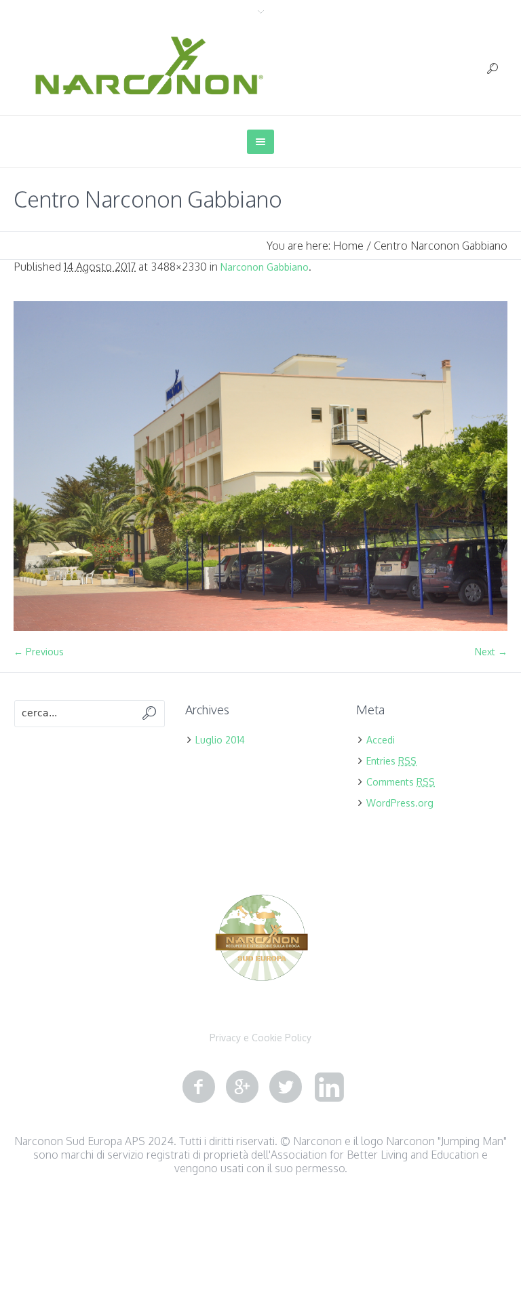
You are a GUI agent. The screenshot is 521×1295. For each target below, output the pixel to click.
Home (348, 245)
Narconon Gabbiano (264, 267)
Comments (400, 782)
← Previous (39, 651)
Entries (391, 761)
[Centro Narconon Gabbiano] (260, 466)
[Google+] (242, 1087)
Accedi (380, 740)
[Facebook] (199, 1087)
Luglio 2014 (220, 740)
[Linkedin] (329, 1087)
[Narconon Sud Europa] (261, 940)
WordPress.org (399, 803)
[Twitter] (286, 1087)
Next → (491, 651)
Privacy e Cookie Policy (260, 1038)
